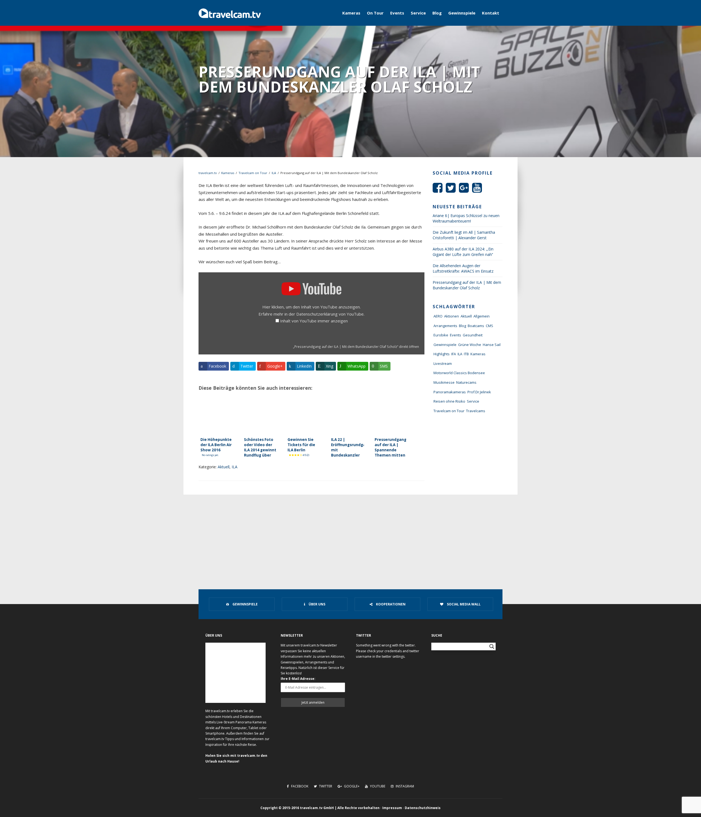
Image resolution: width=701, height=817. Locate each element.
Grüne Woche (469, 344)
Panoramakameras (449, 391)
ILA (274, 173)
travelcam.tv (208, 173)
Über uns (316, 604)
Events (397, 13)
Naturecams (466, 382)
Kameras (351, 13)
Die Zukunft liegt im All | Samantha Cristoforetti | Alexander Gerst (464, 235)
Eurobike (440, 335)
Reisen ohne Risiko (449, 401)
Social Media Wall (463, 604)
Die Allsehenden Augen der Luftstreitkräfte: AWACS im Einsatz (463, 268)
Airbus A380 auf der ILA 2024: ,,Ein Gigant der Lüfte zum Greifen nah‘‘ (463, 251)
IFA (453, 353)
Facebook (299, 786)
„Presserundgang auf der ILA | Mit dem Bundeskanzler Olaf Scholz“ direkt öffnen (356, 346)
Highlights (441, 353)
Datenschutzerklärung (317, 314)
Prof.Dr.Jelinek (479, 391)
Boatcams (476, 325)
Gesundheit (472, 335)
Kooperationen (390, 604)
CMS (489, 325)
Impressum (392, 808)
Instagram (404, 786)
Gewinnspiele (461, 13)
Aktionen (451, 316)
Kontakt (490, 13)
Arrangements (445, 325)
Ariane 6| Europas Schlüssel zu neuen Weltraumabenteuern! (466, 218)
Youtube (377, 786)
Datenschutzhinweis (423, 808)
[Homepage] (230, 13)
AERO (438, 316)
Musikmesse (444, 382)
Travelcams (475, 410)
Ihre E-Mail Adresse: (298, 678)
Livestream (442, 363)
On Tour (375, 13)
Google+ (351, 786)
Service (418, 13)
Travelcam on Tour (253, 173)
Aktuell (223, 466)
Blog (437, 13)
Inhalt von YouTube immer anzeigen (314, 321)
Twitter (325, 786)
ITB (466, 353)
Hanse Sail (492, 344)
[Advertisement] (350, 535)
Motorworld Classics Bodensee (459, 372)
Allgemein (481, 316)
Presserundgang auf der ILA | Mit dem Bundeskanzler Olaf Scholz (467, 285)
